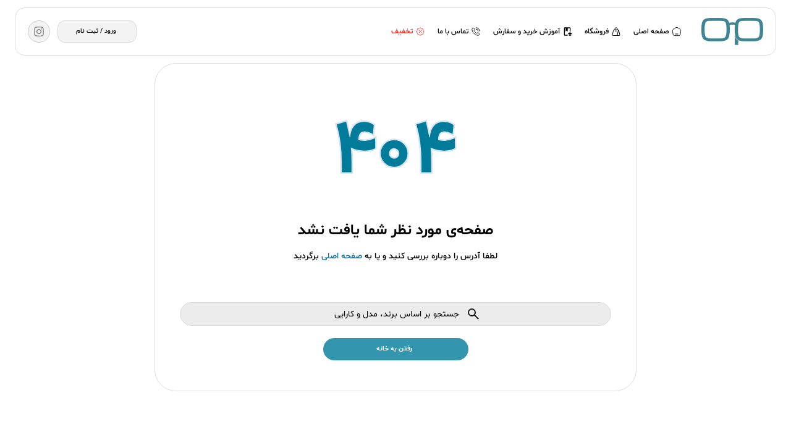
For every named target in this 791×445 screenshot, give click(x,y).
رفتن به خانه (394, 349)
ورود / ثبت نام (96, 31)
